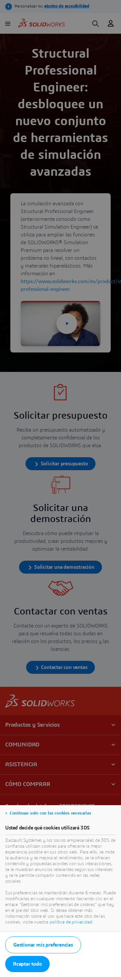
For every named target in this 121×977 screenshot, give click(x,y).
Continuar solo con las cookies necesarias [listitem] (50, 813)
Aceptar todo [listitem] (27, 964)
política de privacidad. (71, 922)
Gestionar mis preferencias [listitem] (43, 944)
